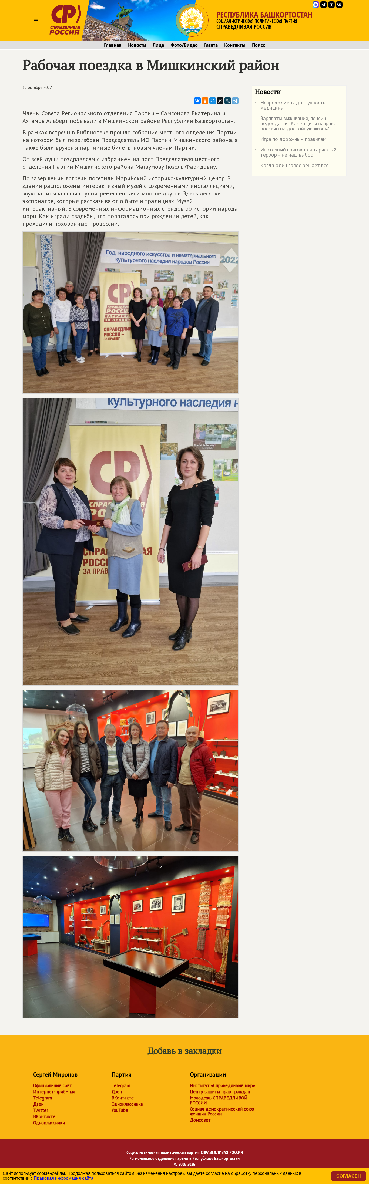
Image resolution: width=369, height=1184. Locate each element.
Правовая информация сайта (63, 1178)
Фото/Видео (184, 45)
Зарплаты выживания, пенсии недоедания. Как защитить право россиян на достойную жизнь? (296, 124)
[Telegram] (235, 100)
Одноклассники (49, 1122)
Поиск (258, 45)
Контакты (235, 45)
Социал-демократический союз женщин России (222, 1111)
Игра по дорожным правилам (290, 140)
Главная (113, 45)
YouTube (120, 1110)
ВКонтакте (44, 1116)
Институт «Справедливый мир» (222, 1085)
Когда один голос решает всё (292, 166)
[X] (220, 100)
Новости (137, 45)
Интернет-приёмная (54, 1091)
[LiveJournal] (227, 100)
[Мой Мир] (212, 100)
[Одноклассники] (205, 100)
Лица (158, 45)
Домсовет (200, 1120)
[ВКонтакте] (197, 100)
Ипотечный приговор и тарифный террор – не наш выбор (295, 152)
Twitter (40, 1110)
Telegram (42, 1097)
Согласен (348, 1176)
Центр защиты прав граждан (220, 1091)
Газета (211, 45)
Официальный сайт (52, 1085)
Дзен (38, 1104)
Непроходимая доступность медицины (290, 105)
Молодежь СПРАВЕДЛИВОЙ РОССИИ (218, 1100)
